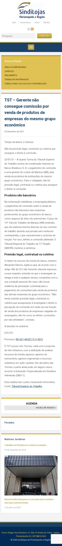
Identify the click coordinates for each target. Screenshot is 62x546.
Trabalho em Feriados (16, 79)
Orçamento (10, 75)
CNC (14, 22)
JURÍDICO (9, 71)
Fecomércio (25, 22)
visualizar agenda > (46, 408)
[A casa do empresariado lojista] (31, 10)
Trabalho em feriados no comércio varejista (25, 445)
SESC (37, 22)
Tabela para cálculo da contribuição (25, 83)
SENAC (46, 22)
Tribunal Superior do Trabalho (27, 386)
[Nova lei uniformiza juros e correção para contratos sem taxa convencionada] (31, 475)
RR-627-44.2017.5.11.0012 (29, 339)
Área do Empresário (15, 67)
